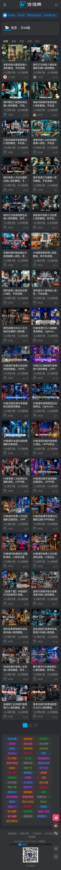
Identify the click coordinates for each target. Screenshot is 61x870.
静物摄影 (28, 792)
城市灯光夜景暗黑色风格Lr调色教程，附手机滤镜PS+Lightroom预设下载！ (15, 220)
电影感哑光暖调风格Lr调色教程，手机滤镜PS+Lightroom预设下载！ (15, 69)
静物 (44, 792)
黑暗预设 (43, 748)
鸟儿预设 (12, 758)
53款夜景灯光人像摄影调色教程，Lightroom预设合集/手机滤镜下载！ (45, 333)
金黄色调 (28, 811)
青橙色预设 (27, 796)
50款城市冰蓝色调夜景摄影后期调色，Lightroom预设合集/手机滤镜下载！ (15, 445)
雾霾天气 (12, 806)
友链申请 (12, 833)
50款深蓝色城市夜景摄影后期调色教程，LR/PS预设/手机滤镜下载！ (15, 408)
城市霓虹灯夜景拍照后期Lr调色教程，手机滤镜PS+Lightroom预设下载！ (15, 107)
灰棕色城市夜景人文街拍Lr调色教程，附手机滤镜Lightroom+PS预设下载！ (15, 671)
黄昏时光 (28, 753)
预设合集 (43, 782)
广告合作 (36, 833)
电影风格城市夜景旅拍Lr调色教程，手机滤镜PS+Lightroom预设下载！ (45, 107)
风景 (44, 777)
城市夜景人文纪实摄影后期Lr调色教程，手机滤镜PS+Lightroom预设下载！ (15, 182)
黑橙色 (12, 748)
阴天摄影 (12, 811)
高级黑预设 (43, 758)
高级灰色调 (43, 762)
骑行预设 (43, 767)
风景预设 (12, 777)
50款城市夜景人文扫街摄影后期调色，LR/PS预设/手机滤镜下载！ (15, 519)
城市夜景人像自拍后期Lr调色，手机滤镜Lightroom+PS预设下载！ (15, 295)
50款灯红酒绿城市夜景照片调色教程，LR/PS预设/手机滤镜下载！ (45, 369)
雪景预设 (28, 806)
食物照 (43, 772)
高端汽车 (28, 767)
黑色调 (12, 743)
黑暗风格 (28, 748)
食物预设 (28, 772)
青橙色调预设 (43, 796)
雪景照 (43, 806)
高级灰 (12, 767)
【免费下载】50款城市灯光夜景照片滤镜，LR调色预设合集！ (15, 595)
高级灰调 (28, 762)
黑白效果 (43, 743)
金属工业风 (43, 811)
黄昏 (44, 753)
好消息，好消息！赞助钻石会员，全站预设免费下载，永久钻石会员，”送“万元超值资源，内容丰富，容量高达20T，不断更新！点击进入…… (33, 15)
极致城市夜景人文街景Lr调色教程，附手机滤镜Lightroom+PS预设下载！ (45, 220)
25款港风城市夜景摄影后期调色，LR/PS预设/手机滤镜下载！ (45, 482)
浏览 (21, 41)
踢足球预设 (12, 820)
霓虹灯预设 (27, 801)
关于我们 (49, 833)
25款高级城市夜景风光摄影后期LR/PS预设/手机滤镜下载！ (45, 519)
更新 (14, 41)
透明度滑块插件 (44, 816)
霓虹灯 (43, 801)
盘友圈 (32, 836)
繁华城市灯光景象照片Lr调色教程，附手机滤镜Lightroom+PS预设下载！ (45, 671)
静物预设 (43, 787)
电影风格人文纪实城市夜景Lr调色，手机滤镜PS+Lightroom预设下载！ (45, 144)
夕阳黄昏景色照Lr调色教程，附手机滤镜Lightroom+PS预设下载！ (45, 257)
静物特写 (12, 792)
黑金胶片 (43, 738)
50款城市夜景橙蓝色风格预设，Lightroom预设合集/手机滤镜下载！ (45, 406)
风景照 (28, 777)
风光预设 (12, 782)
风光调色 (28, 782)
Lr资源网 (41, 841)
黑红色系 (28, 743)
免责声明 (24, 833)
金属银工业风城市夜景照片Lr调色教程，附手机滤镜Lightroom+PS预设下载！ (15, 709)
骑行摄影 (12, 772)
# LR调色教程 (23, 72)
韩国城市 (28, 787)
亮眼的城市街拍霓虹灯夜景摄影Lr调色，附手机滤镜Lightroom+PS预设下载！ (15, 257)
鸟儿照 (28, 758)
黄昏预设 (12, 753)
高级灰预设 (12, 762)
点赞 (29, 41)
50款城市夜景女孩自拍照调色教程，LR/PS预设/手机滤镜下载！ (15, 369)
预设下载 (12, 787)
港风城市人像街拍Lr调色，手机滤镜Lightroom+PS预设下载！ (45, 295)
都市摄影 (12, 816)
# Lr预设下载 (9, 72)
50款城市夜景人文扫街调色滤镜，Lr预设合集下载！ (45, 557)
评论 (37, 41)
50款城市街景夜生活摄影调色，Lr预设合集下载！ (15, 557)
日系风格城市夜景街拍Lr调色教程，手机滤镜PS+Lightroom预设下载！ (15, 144)
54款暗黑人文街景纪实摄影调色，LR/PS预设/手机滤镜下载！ (15, 482)
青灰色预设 (12, 796)
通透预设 (28, 816)
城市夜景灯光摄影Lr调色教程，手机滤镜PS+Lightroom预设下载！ (45, 182)
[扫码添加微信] (56, 833)
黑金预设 (28, 738)
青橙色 (12, 801)
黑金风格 (12, 738)
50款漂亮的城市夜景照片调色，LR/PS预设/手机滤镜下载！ (45, 444)
